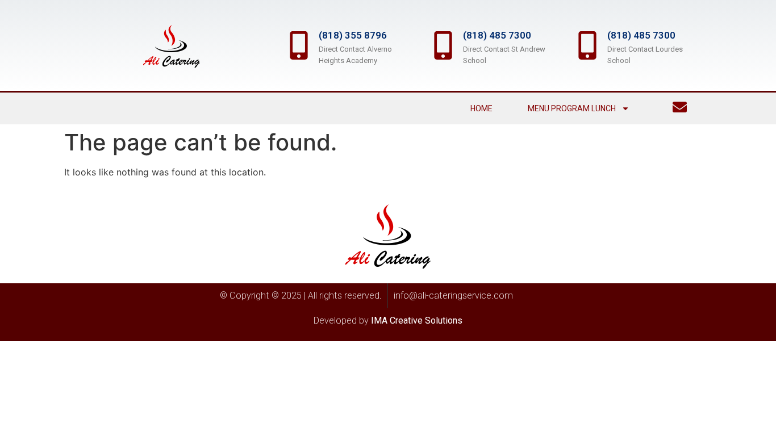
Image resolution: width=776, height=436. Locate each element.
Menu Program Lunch (572, 108)
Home (481, 108)
